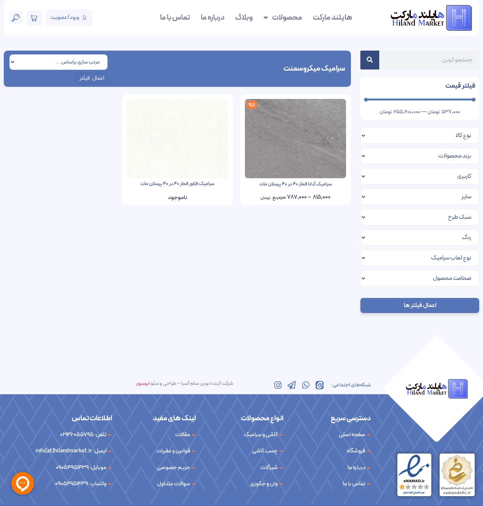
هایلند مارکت (332, 17)
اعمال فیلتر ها (420, 305)
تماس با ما (175, 17)
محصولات (287, 17)
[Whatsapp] (305, 385)
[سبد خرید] (34, 18)
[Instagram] (278, 385)
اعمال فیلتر (92, 78)
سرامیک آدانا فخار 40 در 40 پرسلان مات (295, 184)
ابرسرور (143, 383)
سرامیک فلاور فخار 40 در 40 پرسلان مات (177, 184)
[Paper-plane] (292, 385)
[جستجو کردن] (369, 60)
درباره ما (213, 17)
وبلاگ (244, 17)
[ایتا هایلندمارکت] (319, 385)
